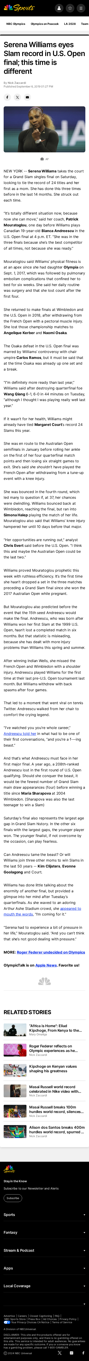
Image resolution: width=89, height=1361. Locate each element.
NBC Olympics (15, 24)
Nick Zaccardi (17, 82)
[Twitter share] (17, 97)
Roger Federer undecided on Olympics (51, 952)
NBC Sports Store (15, 1319)
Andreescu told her (20, 733)
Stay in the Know (15, 1181)
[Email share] (27, 97)
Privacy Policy (68, 1319)
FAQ (57, 1316)
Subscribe (13, 1198)
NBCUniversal (28, 1329)
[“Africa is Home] (15, 1029)
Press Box (34, 1319)
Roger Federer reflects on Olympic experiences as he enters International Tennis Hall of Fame (56, 1048)
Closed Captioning (41, 1316)
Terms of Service (62, 1322)
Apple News (46, 965)
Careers (22, 1316)
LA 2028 (70, 24)
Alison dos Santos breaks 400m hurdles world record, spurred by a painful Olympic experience (57, 1129)
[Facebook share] (7, 97)
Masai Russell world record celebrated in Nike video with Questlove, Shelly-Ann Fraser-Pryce (55, 1089)
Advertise (9, 1316)
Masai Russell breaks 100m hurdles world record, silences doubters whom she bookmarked (55, 1109)
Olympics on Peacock (45, 24)
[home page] (19, 8)
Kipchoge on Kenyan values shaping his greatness (53, 1068)
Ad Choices (50, 1319)
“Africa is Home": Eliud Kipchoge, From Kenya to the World (54, 1028)
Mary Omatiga (38, 1034)
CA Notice (43, 1322)
